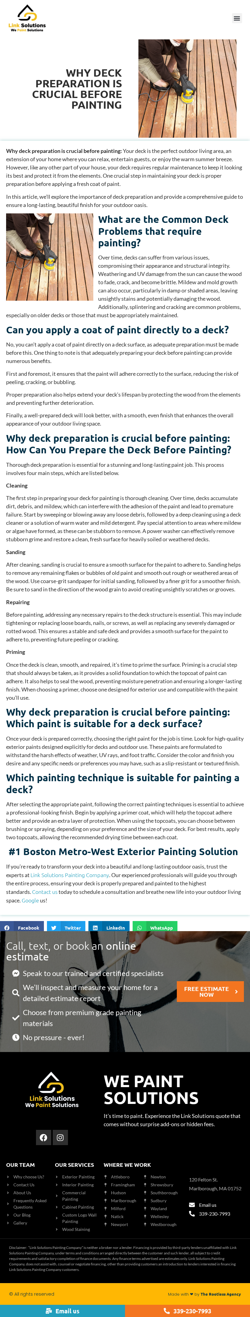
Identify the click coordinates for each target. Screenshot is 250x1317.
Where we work (127, 1164)
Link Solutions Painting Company (69, 874)
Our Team (20, 1164)
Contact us (45, 891)
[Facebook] (43, 1137)
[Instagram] (60, 1137)
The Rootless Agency (221, 1294)
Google (30, 900)
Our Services (74, 1164)
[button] (237, 18)
